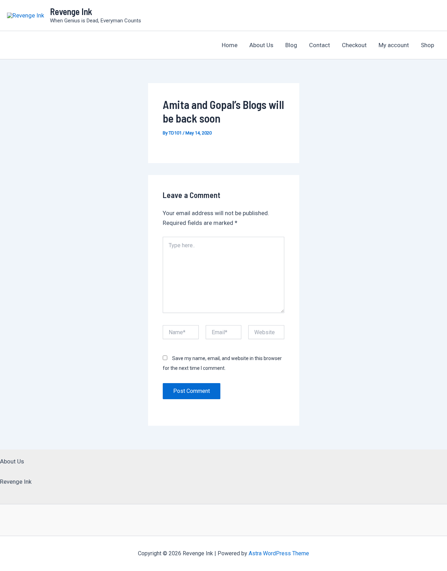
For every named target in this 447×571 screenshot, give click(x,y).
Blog (291, 45)
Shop (427, 45)
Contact (319, 45)
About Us (261, 45)
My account (394, 45)
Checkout (354, 45)
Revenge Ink (71, 11)
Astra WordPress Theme (279, 553)
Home (229, 45)
